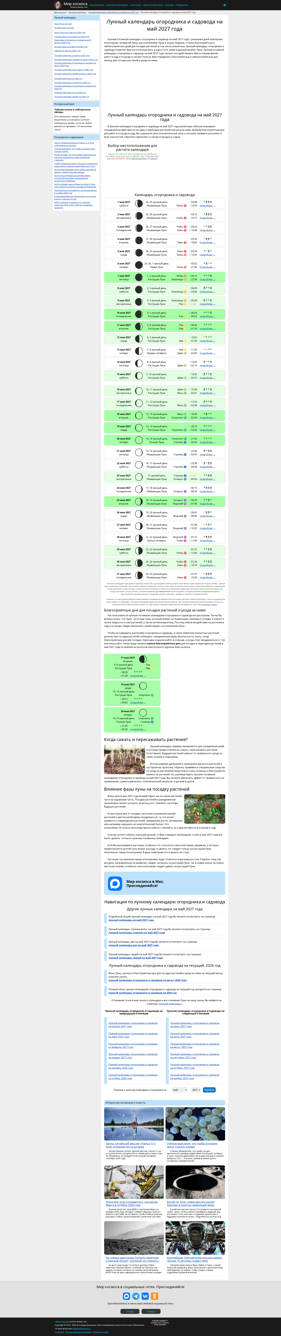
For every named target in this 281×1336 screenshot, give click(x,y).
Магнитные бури (153, 5)
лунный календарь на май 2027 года (131, 920)
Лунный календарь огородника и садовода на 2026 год (75, 87)
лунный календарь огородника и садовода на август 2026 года (147, 980)
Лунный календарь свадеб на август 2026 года (75, 73)
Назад (130, 1311)
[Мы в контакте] (145, 1296)
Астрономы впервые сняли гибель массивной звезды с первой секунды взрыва (75, 170)
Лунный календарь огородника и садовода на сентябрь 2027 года (194, 1056)
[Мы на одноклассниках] (155, 1296)
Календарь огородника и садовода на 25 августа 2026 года (72, 41)
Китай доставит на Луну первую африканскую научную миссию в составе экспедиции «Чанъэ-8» (75, 157)
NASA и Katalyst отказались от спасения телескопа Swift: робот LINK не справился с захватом (73, 205)
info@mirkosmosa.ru (81, 1328)
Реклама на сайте (101, 1332)
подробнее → (207, 205)
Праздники (181, 5)
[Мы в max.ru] (143, 890)
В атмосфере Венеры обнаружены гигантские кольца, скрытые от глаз (75, 197)
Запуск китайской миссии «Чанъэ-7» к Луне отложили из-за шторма (74, 144)
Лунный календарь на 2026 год (68, 78)
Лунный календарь (117, 5)
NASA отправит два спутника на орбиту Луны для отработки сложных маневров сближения (75, 185)
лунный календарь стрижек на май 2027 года (136, 932)
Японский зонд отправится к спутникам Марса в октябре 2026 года (75, 191)
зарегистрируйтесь (139, 158)
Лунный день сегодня (64, 28)
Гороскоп (136, 5)
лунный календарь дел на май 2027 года (133, 945)
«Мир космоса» (62, 1321)
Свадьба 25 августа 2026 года (67, 50)
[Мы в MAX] (126, 1296)
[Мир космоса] (57, 5)
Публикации (96, 5)
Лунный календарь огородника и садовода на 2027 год (113, 12)
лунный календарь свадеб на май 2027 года (135, 957)
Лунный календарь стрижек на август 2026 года (76, 59)
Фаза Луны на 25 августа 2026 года (69, 32)
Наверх (151, 1311)
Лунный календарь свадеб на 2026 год (71, 96)
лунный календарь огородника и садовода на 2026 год (142, 992)
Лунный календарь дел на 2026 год (70, 92)
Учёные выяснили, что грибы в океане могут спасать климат (74, 150)
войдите (154, 158)
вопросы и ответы (210, 604)
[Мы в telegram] (136, 1296)
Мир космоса (60, 12)
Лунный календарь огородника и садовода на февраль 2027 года (133, 1045)
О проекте (59, 1332)
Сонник (169, 5)
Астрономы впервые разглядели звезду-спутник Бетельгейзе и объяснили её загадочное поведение (72, 178)
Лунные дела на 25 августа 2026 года (70, 47)
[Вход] (224, 5)
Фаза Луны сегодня (63, 24)
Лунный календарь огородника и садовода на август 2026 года (75, 64)
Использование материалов (78, 1332)
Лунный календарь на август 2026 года (72, 55)
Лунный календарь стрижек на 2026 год (72, 82)
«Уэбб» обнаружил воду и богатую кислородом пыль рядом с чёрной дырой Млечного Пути (76, 164)
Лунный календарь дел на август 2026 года (73, 70)
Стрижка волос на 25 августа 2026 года (71, 36)
